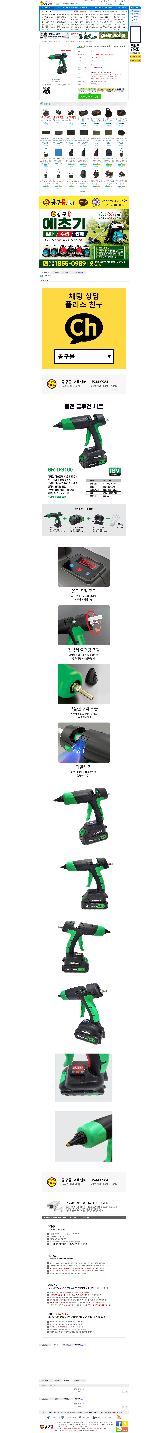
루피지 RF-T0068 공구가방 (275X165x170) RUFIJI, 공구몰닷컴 (121, 140)
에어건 (104, 11)
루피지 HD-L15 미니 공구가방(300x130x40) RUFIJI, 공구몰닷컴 (45, 140)
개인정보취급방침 (58, 1412)
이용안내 (51, 1412)
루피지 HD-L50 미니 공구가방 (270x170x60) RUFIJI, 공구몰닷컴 (83, 140)
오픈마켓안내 (94, 1412)
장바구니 (124, 1)
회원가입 (105, 1)
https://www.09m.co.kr (91, 1430)
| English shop (110, 1412)
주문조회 (110, 1)
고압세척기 (90, 11)
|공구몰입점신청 (103, 1412)
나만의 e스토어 (117, 1)
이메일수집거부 (68, 1412)
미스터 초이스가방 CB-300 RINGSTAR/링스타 (46, 120)
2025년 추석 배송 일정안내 (70, 4)
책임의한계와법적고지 (78, 1412)
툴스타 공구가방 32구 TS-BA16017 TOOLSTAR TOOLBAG (83, 120)
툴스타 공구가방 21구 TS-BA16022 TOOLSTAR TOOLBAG (96, 120)
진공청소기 (109, 11)
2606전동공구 (107, 72)
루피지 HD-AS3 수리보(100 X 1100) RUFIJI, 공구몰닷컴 (58, 160)
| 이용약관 (121, 1412)
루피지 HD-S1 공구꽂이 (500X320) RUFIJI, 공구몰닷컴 (96, 140)
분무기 (100, 11)
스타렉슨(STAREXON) (97, 72)
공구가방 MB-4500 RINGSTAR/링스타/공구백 (71, 120)
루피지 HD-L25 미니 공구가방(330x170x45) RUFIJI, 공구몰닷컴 (71, 140)
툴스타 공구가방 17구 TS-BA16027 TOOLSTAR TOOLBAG (108, 120)
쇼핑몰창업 (88, 1412)
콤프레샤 (95, 11)
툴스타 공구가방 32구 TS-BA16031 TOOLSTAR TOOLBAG (121, 120)
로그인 (100, 1)
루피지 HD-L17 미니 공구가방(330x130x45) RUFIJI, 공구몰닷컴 (58, 140)
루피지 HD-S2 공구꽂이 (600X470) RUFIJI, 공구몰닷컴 (108, 140)
